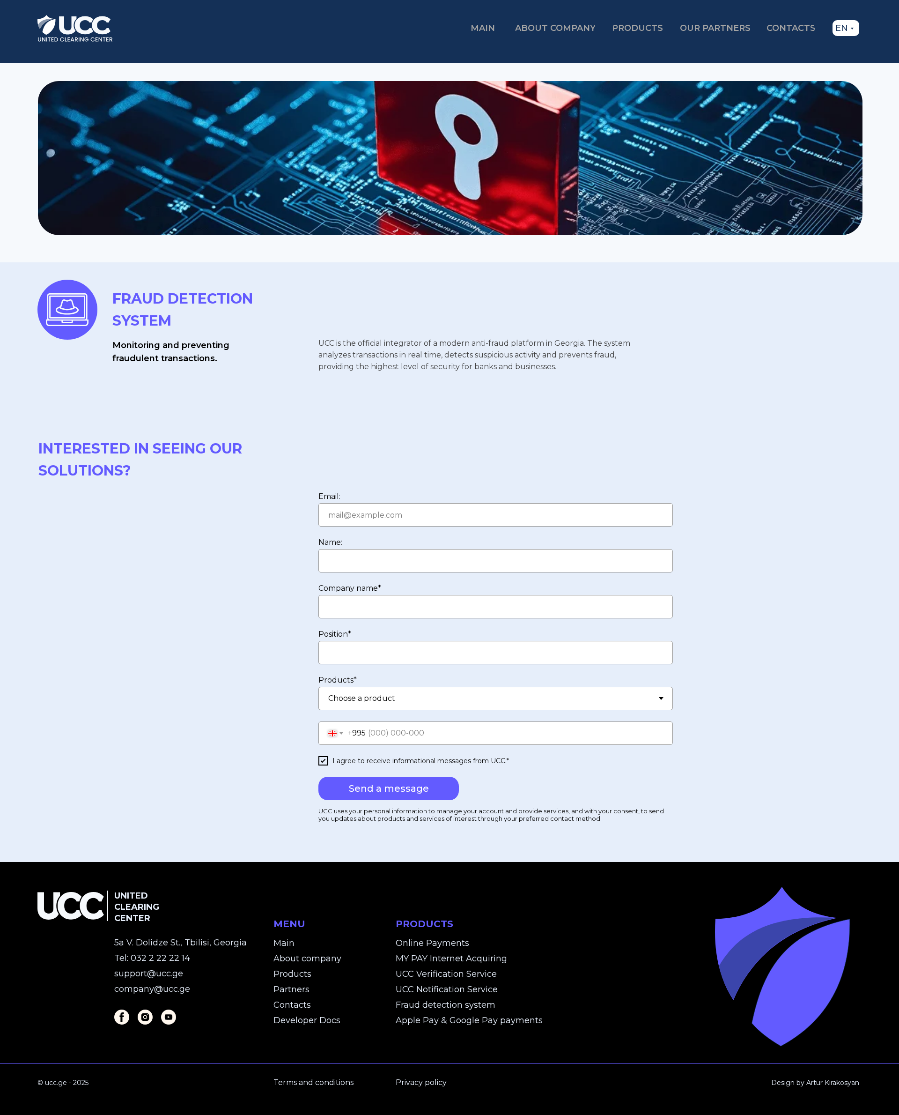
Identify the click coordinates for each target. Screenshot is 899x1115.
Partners (291, 989)
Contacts (292, 1005)
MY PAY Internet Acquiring (451, 958)
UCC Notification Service (447, 989)
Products (292, 974)
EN (841, 28)
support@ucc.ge (148, 973)
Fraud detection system (445, 1005)
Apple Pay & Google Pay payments (469, 1020)
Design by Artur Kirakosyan (815, 1082)
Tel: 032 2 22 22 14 (152, 958)
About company (307, 958)
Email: (329, 496)
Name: (330, 542)
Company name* (349, 588)
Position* (334, 634)
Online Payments (432, 943)
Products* (337, 680)
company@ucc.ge (152, 989)
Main (284, 943)
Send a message (389, 788)
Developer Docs (306, 1020)
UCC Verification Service (446, 974)
